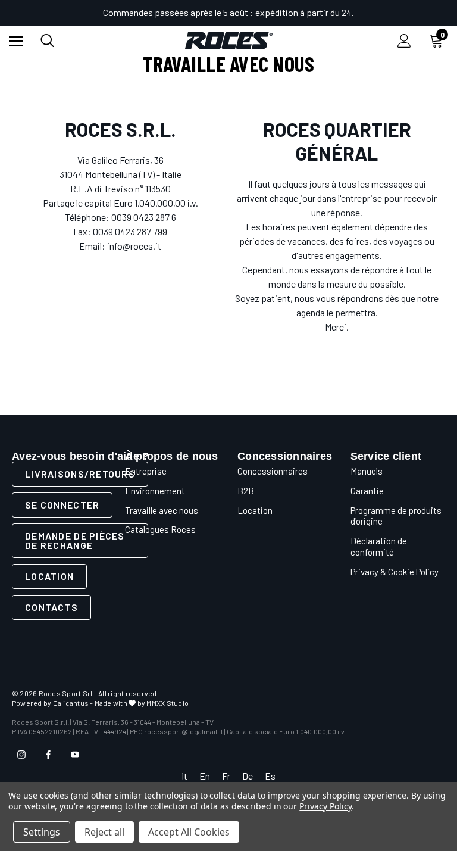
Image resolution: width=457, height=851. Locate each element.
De (247, 775)
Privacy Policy (325, 806)
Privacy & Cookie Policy (394, 571)
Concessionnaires (272, 471)
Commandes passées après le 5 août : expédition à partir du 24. (228, 12)
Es (270, 775)
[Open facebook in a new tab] (48, 754)
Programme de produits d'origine (396, 516)
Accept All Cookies (189, 831)
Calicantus (71, 703)
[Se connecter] (404, 41)
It (184, 775)
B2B (245, 490)
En (204, 775)
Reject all (104, 831)
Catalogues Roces (160, 529)
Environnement (155, 490)
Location (49, 576)
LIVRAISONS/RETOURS (80, 473)
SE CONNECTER (62, 504)
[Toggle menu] (16, 41)
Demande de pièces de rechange (75, 540)
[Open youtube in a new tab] (74, 754)
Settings (41, 831)
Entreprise (146, 471)
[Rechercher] (47, 40)
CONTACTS (51, 607)
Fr (226, 775)
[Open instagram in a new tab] (21, 754)
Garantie (367, 490)
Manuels (366, 471)
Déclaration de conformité (378, 546)
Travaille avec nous (161, 510)
